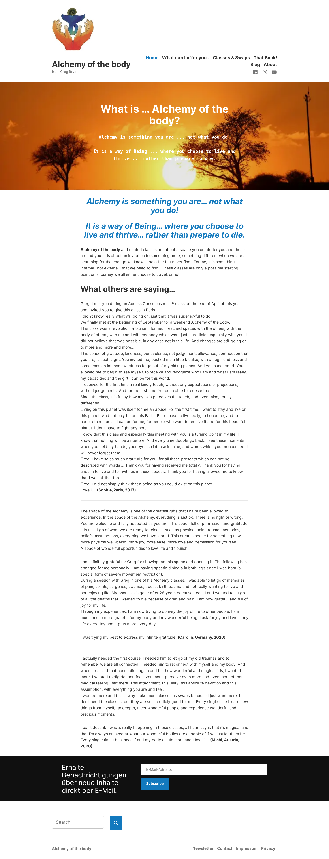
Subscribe (155, 783)
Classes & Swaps (231, 57)
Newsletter (203, 848)
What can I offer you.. (185, 57)
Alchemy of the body (91, 64)
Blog (255, 64)
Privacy (268, 848)
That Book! (265, 57)
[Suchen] (116, 823)
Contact (225, 848)
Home (152, 57)
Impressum (247, 848)
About (270, 64)
